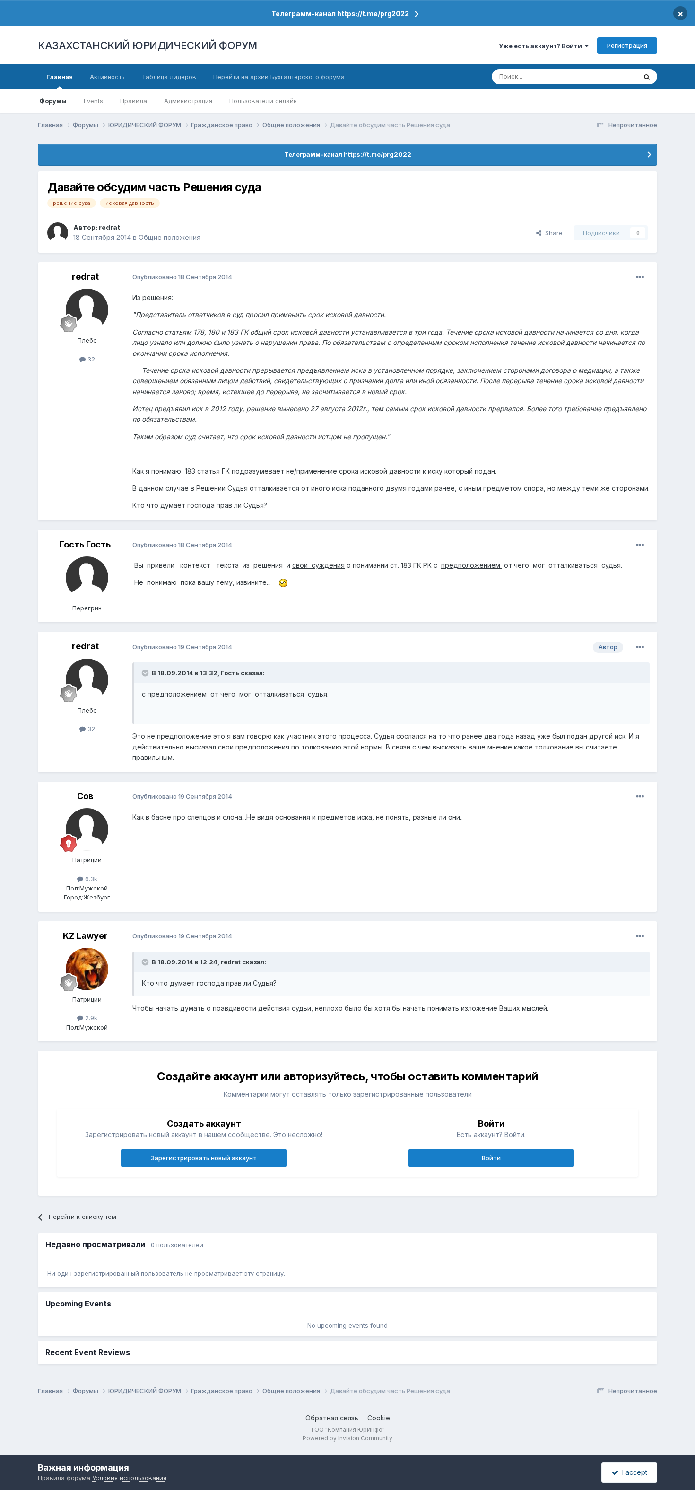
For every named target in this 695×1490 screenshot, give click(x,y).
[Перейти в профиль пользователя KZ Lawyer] (87, 969)
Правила (133, 101)
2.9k (90, 1018)
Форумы (53, 101)
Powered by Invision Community (347, 1438)
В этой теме (607, 76)
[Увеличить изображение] (283, 582)
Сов (85, 796)
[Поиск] (646, 76)
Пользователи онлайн (263, 101)
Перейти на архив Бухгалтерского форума (279, 76)
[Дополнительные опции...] (640, 277)
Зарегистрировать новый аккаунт (204, 1158)
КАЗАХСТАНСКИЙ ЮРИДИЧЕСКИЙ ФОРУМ (147, 45)
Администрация (188, 101)
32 (90, 359)
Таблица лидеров (169, 76)
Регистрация (627, 45)
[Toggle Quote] (146, 673)
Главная (59, 76)
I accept (632, 1472)
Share (552, 233)
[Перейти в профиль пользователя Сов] (87, 829)
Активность (107, 76)
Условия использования (129, 1477)
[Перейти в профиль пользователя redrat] (57, 232)
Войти (491, 1158)
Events (93, 101)
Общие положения (169, 237)
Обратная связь (331, 1418)
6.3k (90, 878)
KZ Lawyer (85, 936)
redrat (109, 227)
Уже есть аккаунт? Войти (542, 46)
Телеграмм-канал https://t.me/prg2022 (340, 13)
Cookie (378, 1418)
